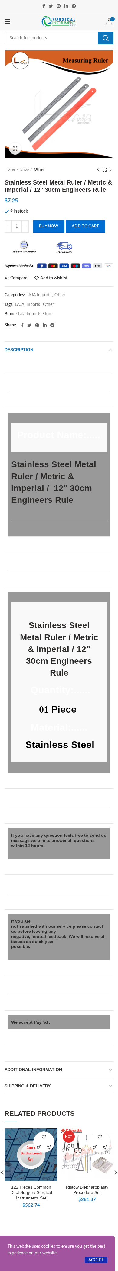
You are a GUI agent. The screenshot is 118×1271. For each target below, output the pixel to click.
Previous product (98, 170)
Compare (18, 278)
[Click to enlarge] (15, 149)
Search (105, 38)
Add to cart (85, 226)
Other (39, 170)
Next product (110, 170)
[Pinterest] (59, 6)
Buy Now (48, 226)
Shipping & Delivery (28, 1085)
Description (19, 349)
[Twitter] (51, 6)
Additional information (33, 1069)
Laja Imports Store (35, 314)
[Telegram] (74, 6)
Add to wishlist (53, 278)
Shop (24, 170)
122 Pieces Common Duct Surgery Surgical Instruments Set (31, 1192)
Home (10, 170)
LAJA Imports (38, 295)
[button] (49, 1147)
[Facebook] (44, 6)
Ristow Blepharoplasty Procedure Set (87, 1190)
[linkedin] (66, 6)
